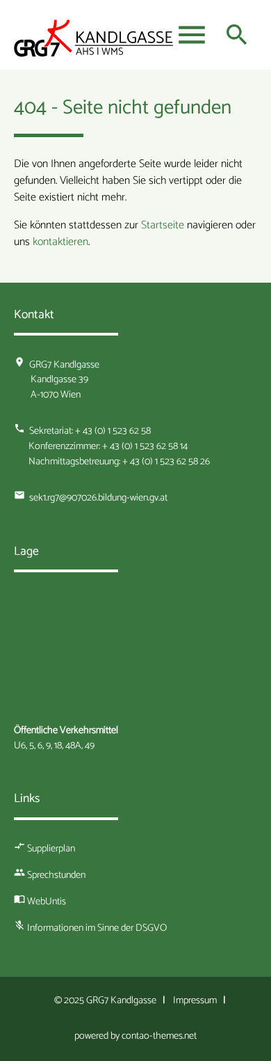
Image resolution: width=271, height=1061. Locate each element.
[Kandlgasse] (94, 42)
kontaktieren (60, 242)
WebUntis (46, 901)
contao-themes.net (159, 1036)
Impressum (195, 1000)
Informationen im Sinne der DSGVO (97, 928)
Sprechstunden (56, 875)
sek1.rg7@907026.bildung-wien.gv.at (98, 497)
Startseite (162, 225)
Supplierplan (51, 848)
